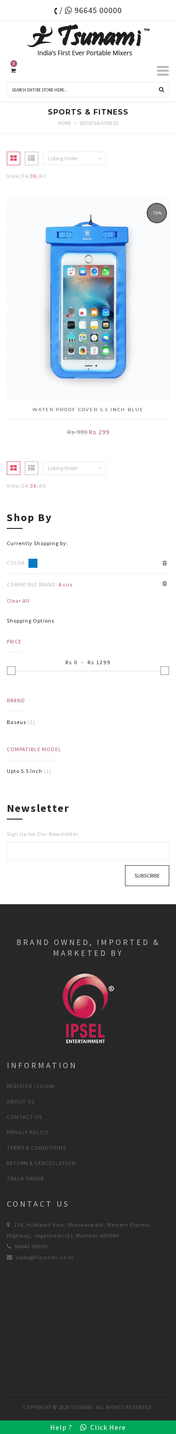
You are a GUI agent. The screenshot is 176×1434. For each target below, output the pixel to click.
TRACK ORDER (25, 1178)
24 (25, 176)
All (42, 176)
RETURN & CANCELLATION (41, 1163)
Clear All (18, 600)
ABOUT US (21, 1101)
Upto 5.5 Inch (24, 770)
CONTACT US (24, 1116)
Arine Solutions (121, 1417)
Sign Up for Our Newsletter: (43, 833)
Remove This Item (164, 563)
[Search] (161, 89)
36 (33, 176)
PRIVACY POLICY (27, 1132)
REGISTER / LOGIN (31, 1086)
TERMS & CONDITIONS (36, 1147)
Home (64, 123)
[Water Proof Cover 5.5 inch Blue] (88, 298)
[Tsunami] (88, 40)
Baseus (16, 722)
